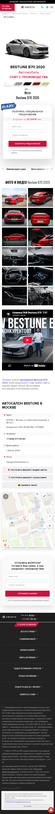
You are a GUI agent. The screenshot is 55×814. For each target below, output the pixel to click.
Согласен (27, 806)
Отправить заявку (27, 593)
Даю (28, 600)
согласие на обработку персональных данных (30, 600)
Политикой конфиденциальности (18, 802)
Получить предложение (27, 144)
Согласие (26, 151)
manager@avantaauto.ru (17, 462)
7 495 (28, 619)
